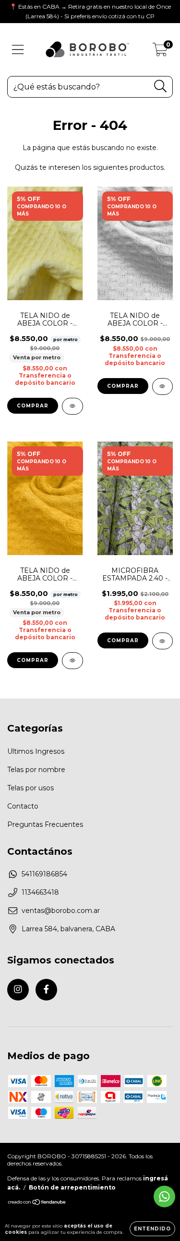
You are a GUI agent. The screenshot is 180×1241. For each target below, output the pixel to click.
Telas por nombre (36, 769)
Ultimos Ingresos (35, 751)
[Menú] (18, 50)
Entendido (152, 1229)
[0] (160, 52)
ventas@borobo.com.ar (61, 910)
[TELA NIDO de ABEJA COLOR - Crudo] (72, 406)
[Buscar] (160, 86)
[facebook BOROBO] (46, 989)
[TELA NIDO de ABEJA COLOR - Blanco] (162, 386)
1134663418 (40, 892)
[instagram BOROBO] (18, 989)
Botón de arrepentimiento (72, 1187)
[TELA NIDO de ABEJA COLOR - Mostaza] (72, 660)
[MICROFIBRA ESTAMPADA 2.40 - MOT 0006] (162, 641)
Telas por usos (30, 788)
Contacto (22, 806)
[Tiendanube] (37, 1203)
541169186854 (44, 874)
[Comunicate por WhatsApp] (164, 1196)
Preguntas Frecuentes (45, 824)
